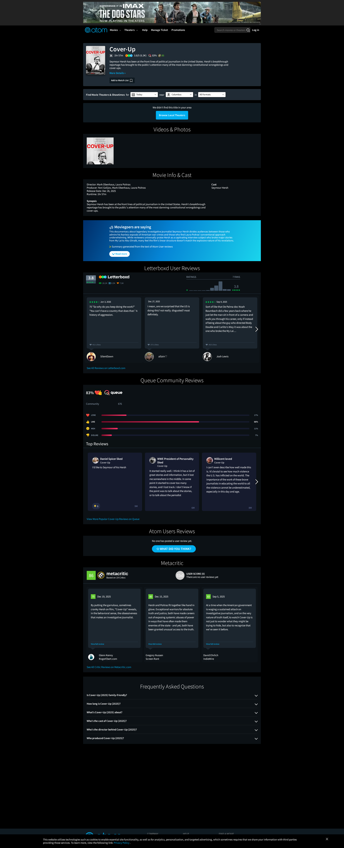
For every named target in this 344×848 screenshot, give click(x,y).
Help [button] (144, 30)
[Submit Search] (248, 30)
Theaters (129, 30)
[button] (144, 94)
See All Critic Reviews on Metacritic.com (109, 667)
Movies (114, 30)
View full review (97, 644)
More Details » (117, 73)
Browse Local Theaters (172, 115)
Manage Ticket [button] (159, 30)
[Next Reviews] (256, 329)
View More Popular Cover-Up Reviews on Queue (113, 519)
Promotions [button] (178, 30)
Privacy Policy (122, 842)
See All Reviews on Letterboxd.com (106, 368)
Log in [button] (255, 30)
